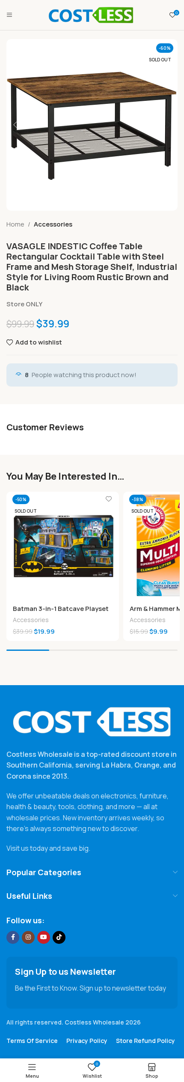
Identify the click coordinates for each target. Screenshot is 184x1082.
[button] (15, 124)
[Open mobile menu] (9, 15)
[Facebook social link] (12, 937)
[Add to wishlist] (108, 499)
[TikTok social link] (59, 937)
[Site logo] (91, 14)
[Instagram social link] (28, 937)
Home (15, 224)
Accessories (53, 224)
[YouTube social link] (43, 937)
